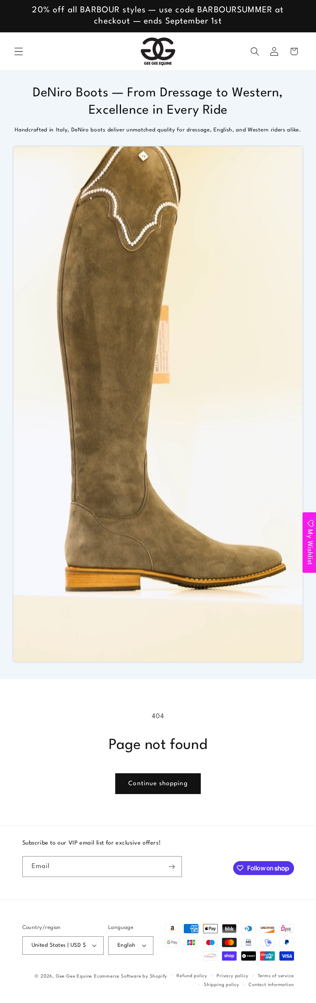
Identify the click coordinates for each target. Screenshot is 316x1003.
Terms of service (276, 976)
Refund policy (191, 976)
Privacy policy (232, 976)
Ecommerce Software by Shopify (130, 976)
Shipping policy (221, 985)
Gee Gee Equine (74, 976)
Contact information (271, 985)
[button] (19, 51)
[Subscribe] (172, 866)
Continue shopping (158, 784)
